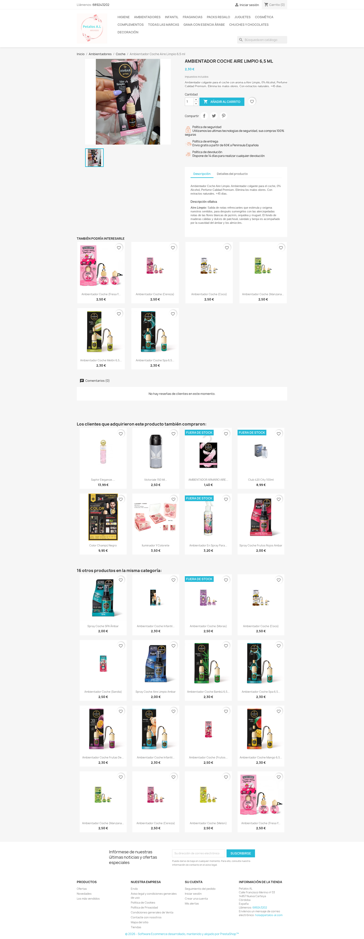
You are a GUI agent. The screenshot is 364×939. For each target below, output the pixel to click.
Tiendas (136, 927)
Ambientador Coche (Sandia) (103, 691)
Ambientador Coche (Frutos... (208, 757)
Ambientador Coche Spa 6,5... (155, 360)
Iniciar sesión (193, 893)
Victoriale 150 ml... (155, 479)
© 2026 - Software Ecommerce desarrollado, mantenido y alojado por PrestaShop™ (182, 934)
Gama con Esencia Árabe (204, 25)
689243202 (101, 5)
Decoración (128, 32)
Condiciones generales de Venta (152, 912)
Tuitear (214, 116)
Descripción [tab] (202, 174)
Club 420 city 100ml (261, 479)
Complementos (131, 25)
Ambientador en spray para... (208, 545)
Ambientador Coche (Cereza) (155, 294)
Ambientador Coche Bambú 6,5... (208, 691)
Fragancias (192, 17)
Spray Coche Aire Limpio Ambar (156, 691)
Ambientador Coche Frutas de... (103, 757)
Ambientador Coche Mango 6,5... (261, 757)
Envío (134, 888)
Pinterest (223, 116)
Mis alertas (192, 903)
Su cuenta (193, 882)
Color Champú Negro (103, 545)
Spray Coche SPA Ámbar (103, 626)
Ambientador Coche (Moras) (208, 626)
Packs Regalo (218, 17)
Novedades (84, 893)
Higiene (124, 17)
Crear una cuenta (196, 898)
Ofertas (82, 888)
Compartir (204, 116)
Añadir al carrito (221, 101)
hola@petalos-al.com (268, 915)
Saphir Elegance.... (103, 479)
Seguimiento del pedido (200, 888)
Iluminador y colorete (155, 545)
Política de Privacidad (144, 907)
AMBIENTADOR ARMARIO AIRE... (208, 479)
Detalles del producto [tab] (232, 174)
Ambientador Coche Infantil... (156, 626)
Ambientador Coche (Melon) (208, 823)
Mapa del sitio (139, 922)
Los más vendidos (88, 898)
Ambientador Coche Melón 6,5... (101, 360)
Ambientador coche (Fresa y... (101, 294)
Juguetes (243, 17)
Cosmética (264, 17)
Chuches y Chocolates (249, 25)
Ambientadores (147, 17)
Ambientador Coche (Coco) (209, 294)
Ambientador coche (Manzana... (263, 294)
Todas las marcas (163, 25)
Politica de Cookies (143, 902)
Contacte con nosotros (146, 917)
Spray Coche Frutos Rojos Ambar (260, 545)
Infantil (171, 17)
